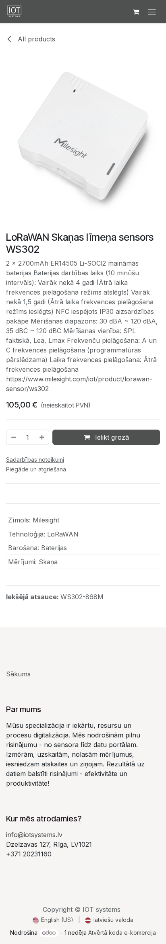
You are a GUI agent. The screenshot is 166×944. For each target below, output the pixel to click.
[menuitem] (53, 919)
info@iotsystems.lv (34, 835)
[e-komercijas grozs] (136, 12)
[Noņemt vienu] (13, 437)
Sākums (18, 674)
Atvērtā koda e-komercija (122, 932)
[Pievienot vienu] (42, 437)
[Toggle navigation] (152, 11)
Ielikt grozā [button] (111, 437)
